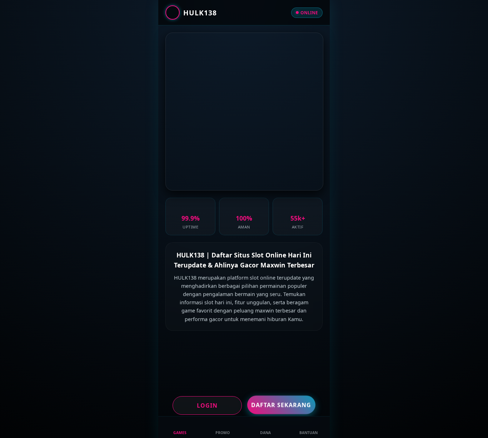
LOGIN (207, 405)
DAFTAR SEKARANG (281, 404)
